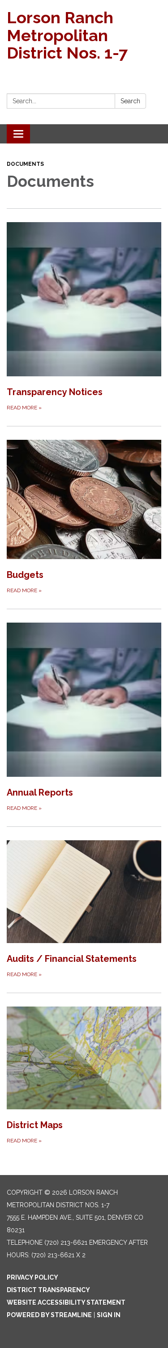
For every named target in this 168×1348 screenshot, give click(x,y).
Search (130, 101)
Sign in (109, 1315)
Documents (25, 164)
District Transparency (48, 1289)
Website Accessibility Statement (66, 1302)
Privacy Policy (32, 1277)
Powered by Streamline (49, 1315)
